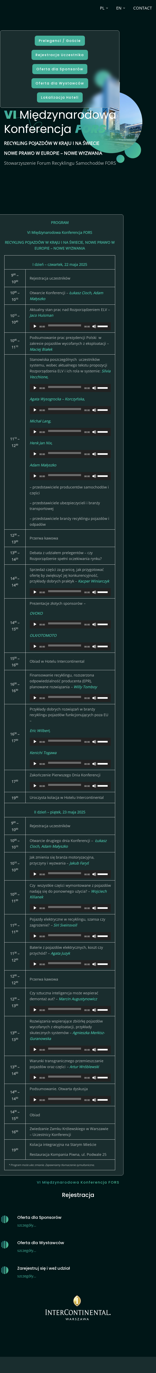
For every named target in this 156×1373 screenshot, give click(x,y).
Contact (142, 8)
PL (102, 8)
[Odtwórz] (35, 326)
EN (118, 8)
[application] (70, 326)
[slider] (103, 326)
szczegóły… (26, 1225)
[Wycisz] (94, 326)
